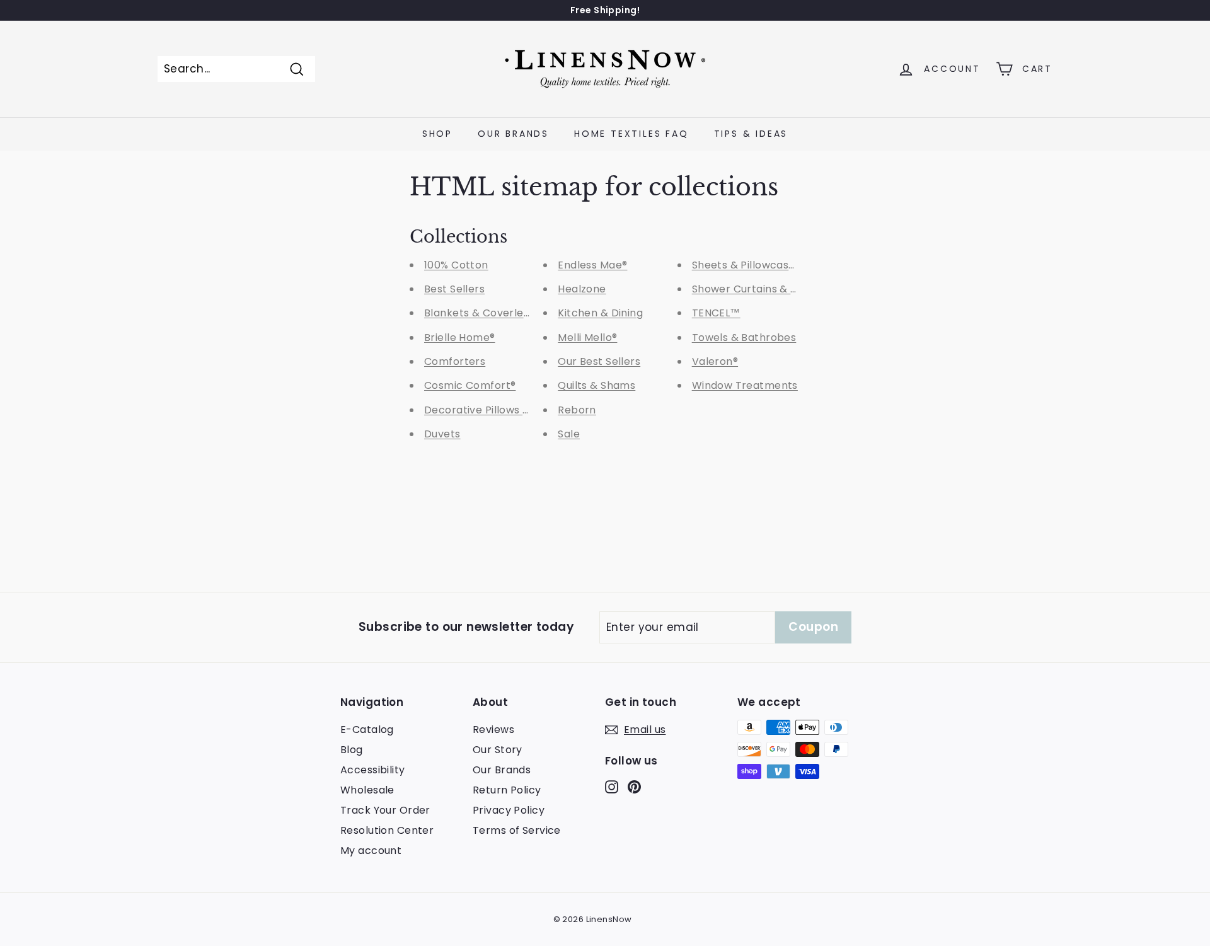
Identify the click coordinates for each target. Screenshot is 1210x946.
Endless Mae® (592, 265)
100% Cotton (456, 265)
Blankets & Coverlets (479, 313)
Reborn (577, 410)
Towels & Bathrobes (744, 337)
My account (370, 850)
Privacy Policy (508, 810)
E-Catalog (367, 729)
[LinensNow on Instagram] (611, 786)
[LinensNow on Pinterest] (634, 786)
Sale (569, 434)
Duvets (442, 434)
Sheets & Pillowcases (746, 265)
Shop (437, 133)
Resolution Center (387, 830)
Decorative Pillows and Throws (503, 410)
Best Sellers (454, 289)
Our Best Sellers (599, 361)
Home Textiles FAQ (631, 133)
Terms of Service (517, 830)
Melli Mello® (587, 337)
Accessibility (372, 770)
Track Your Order (385, 810)
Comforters (454, 361)
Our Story (497, 749)
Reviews (493, 729)
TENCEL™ (716, 313)
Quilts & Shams (596, 385)
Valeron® (715, 361)
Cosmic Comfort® (470, 385)
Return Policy (507, 790)
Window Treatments (745, 385)
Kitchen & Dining (600, 313)
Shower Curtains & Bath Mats (767, 289)
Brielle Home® (459, 337)
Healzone (582, 289)
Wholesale (367, 790)
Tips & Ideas (751, 133)
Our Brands (513, 133)
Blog (351, 749)
